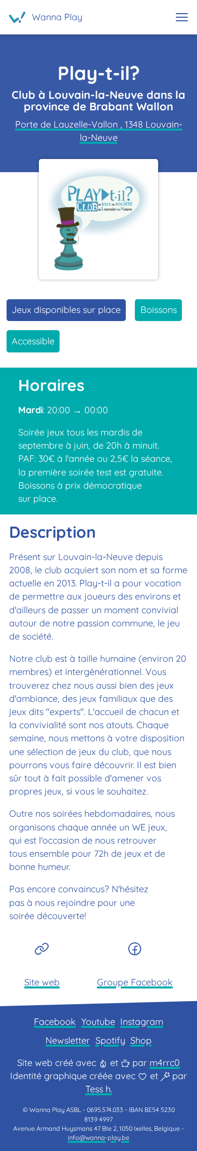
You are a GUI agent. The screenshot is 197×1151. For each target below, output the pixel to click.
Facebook (55, 1021)
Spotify (110, 1040)
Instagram (141, 1021)
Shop (141, 1040)
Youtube (98, 1021)
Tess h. (98, 1089)
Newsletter (67, 1040)
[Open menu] (182, 17)
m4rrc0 (165, 1062)
